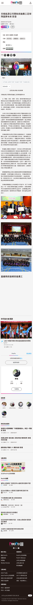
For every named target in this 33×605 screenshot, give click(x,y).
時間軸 (3, 560)
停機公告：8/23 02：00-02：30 (11, 505)
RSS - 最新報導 (5, 588)
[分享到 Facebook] (5, 55)
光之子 (5, 492)
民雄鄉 (16, 35)
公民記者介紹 (20, 563)
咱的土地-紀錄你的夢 (7, 578)
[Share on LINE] (11, 55)
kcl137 (5, 343)
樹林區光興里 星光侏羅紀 (9, 512)
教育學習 (9, 38)
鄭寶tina (4, 417)
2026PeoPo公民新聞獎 (8, 473)
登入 (21, 358)
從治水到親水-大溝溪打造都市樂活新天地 (14, 490)
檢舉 (13, 26)
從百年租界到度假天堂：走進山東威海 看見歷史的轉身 (16, 521)
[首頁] (16, 3)
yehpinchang (12, 408)
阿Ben (5, 523)
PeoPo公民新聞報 (21, 555)
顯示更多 (8, 45)
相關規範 (3, 558)
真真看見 (5, 514)
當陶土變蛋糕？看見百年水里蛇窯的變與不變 (16, 483)
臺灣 (7, 35)
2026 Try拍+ (4, 573)
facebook (14, 548)
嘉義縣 (11, 35)
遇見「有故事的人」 (22, 580)
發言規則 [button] (28, 353)
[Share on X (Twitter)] (8, 55)
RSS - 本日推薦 (5, 590)
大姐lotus (20, 408)
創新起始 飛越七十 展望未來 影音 (12, 447)
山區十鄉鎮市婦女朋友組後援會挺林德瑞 (17, 341)
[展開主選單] (2, 2)
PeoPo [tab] (14, 353)
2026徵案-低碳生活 (21, 573)
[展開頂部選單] (30, 2)
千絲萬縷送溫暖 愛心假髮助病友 (11, 498)
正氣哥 (5, 530)
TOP (30, 595)
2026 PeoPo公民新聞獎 (7, 575)
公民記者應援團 (20, 560)
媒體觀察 (16, 38)
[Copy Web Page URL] (14, 55)
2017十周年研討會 (21, 575)
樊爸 (16, 378)
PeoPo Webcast (20, 558)
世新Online (6, 499)
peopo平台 (6, 507)
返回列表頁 (16, 362)
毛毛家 (5, 485)
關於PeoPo (4, 555)
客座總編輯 (19, 565)
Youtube (19, 548)
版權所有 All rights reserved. (10, 48)
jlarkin (4, 408)
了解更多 (16, 389)
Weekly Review (5, 563)
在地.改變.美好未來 (21, 578)
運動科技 (22, 38)
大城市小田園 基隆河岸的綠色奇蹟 (12, 529)
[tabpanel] (16, 358)
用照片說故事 (4, 580)
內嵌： (4, 78)
